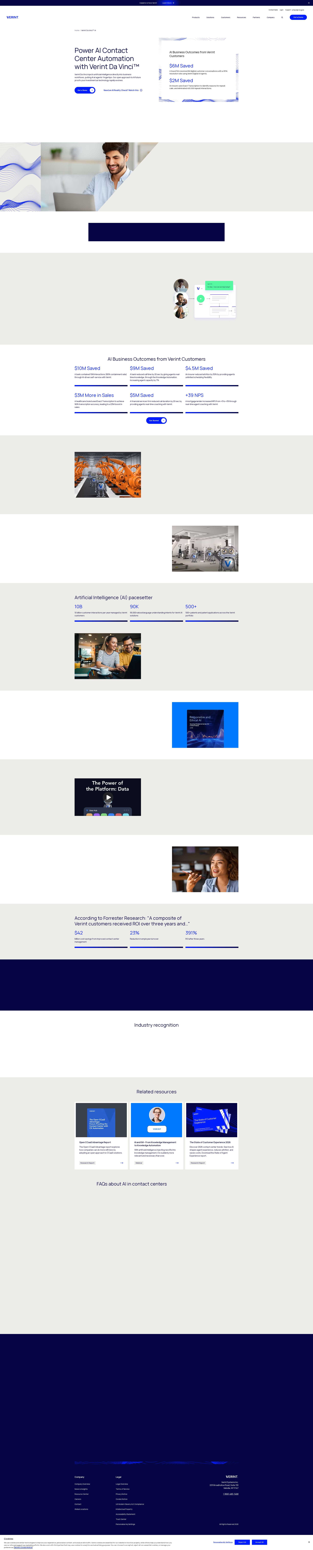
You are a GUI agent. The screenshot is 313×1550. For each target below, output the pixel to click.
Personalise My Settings (125, 1524)
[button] (85, 90)
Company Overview (82, 1484)
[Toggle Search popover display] (282, 17)
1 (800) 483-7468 (230, 1494)
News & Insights (81, 1489)
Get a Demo (298, 17)
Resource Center (82, 1494)
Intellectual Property (124, 1509)
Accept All (259, 1542)
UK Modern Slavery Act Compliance (130, 1504)
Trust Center (121, 1519)
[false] (309, 1542)
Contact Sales (273, 10)
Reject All (242, 1542)
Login (281, 10)
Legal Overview (122, 1484)
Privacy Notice (121, 1494)
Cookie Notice (121, 1499)
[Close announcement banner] (309, 3)
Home (78, 30)
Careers (78, 1499)
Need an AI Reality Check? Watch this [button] (121, 90)
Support (288, 10)
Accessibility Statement (125, 1514)
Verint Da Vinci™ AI (88, 30)
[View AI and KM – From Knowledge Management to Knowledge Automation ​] (156, 1135)
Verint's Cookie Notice (23, 1547)
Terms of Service (122, 1489)
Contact (78, 1504)
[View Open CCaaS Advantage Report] (101, 1135)
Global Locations (81, 1509)
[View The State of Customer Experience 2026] (211, 1135)
